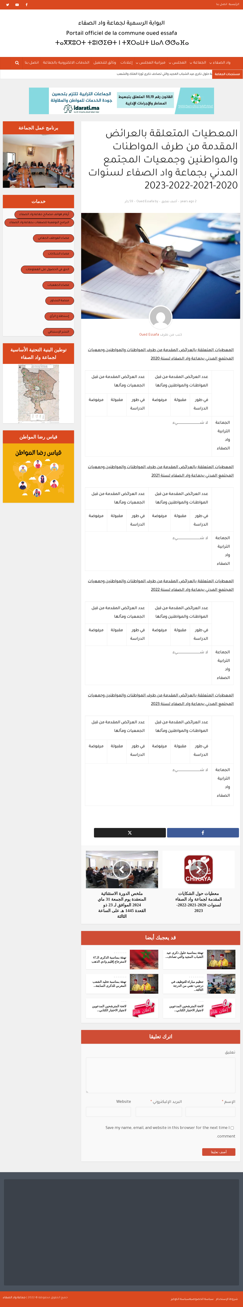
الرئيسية (234, 4)
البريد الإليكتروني (166, 1102)
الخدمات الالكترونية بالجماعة (66, 63)
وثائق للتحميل (104, 63)
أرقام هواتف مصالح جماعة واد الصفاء (44, 214)
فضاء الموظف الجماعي (53, 238)
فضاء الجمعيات (58, 285)
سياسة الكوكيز (180, 1299)
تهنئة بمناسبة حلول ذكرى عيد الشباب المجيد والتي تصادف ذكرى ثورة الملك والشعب (149, 74)
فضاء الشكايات (58, 254)
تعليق (230, 1053)
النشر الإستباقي (58, 332)
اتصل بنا (221, 4)
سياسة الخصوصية (201, 1299)
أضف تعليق (169, 201)
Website (123, 1102)
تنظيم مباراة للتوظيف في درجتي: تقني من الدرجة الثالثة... (187, 986)
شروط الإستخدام (227, 1299)
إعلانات (126, 63)
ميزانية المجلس (152, 63)
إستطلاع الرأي (59, 316)
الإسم (228, 1102)
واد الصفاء (221, 63)
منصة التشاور (59, 300)
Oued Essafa (145, 201)
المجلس (179, 63)
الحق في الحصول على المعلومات (47, 269)
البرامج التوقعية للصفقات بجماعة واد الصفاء (39, 222)
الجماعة (199, 63)
